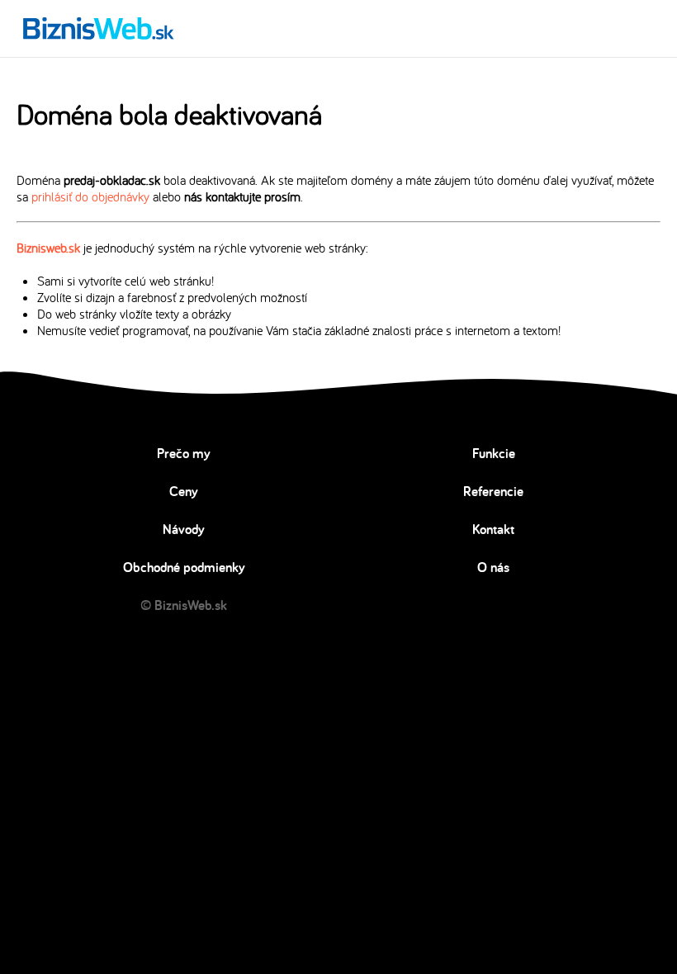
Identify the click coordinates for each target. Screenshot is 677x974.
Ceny (183, 491)
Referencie (493, 491)
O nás (493, 567)
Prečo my (184, 453)
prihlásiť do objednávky (90, 196)
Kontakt (493, 529)
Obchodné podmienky (184, 567)
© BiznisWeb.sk (183, 605)
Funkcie (493, 453)
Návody (184, 529)
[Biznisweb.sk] (99, 28)
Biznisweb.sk (48, 247)
